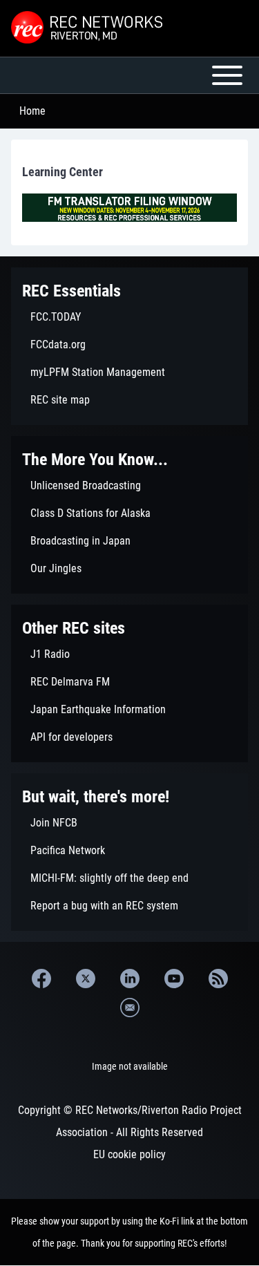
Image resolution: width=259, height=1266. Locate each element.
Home (32, 110)
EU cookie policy (129, 1154)
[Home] (88, 28)
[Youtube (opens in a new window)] (174, 978)
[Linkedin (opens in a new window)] (130, 978)
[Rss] (218, 978)
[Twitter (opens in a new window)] (85, 978)
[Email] (130, 1007)
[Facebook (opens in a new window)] (41, 978)
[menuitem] (129, 317)
